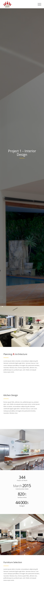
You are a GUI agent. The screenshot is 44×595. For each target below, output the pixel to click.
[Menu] (38, 4)
